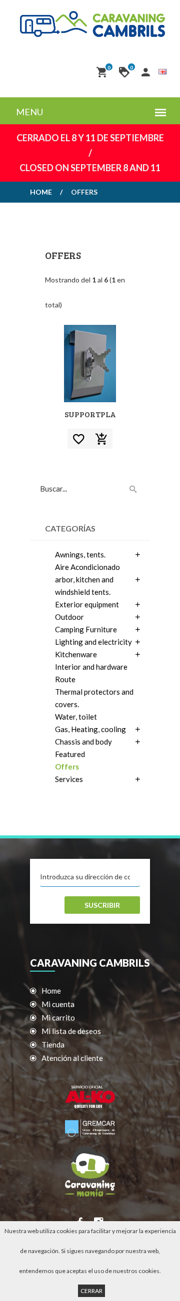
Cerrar (91, 1291)
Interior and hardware (91, 666)
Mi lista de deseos (71, 1031)
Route (65, 679)
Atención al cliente (72, 1057)
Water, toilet (76, 716)
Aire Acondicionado (87, 566)
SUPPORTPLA (90, 414)
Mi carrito (58, 1017)
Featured (70, 754)
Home (41, 192)
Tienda (53, 1044)
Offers (67, 766)
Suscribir (102, 905)
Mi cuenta (58, 1004)
